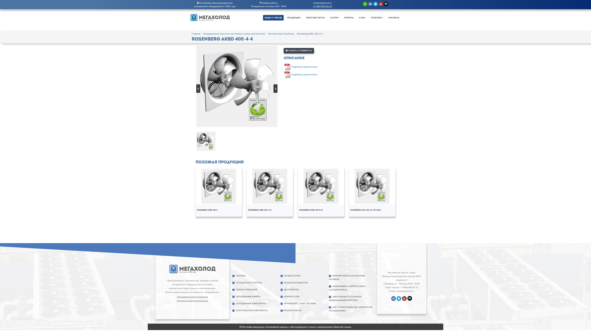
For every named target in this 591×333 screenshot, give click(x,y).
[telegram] (375, 4)
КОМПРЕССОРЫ (291, 296)
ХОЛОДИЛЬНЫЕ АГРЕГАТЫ (249, 283)
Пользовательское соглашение (192, 297)
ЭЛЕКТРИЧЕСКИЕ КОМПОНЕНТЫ (251, 310)
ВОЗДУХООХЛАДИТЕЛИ (296, 283)
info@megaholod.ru (322, 3)
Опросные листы (315, 17)
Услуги (334, 17)
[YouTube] (380, 4)
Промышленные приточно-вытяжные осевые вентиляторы (234, 33)
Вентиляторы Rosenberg (281, 33)
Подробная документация (304, 66)
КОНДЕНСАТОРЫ (292, 276)
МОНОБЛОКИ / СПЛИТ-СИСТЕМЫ (300, 303)
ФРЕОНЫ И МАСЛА (292, 310)
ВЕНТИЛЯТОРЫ (291, 289)
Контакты (393, 17)
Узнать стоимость (300, 50)
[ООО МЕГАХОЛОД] (210, 17)
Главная (196, 33)
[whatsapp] (365, 4)
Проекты (349, 17)
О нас (362, 17)
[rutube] (386, 4)
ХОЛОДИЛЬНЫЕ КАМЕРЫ (248, 296)
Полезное (376, 17)
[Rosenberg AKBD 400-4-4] (237, 86)
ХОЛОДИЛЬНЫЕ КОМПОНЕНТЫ (251, 303)
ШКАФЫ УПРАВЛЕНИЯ (246, 289)
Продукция (293, 17)
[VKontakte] (370, 4)
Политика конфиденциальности (192, 300)
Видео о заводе (273, 17)
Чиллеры (240, 276)
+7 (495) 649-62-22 (322, 6)
